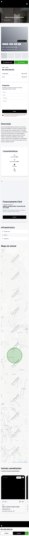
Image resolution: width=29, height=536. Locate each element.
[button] (3, 250)
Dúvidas (7, 533)
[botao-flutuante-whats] (26, 533)
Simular (14, 217)
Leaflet (14, 462)
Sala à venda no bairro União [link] (18, 20)
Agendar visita (8, 62)
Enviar (14, 111)
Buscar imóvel (7, 20)
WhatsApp (22, 62)
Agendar (19, 533)
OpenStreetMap (20, 462)
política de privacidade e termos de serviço (14, 116)
